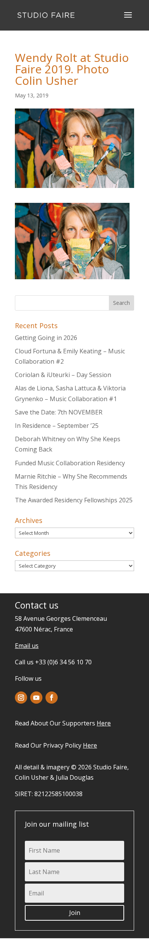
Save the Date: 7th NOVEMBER (58, 412)
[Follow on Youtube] (36, 697)
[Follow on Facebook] (51, 697)
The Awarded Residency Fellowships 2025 (74, 500)
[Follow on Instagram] (21, 697)
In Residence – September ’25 (57, 425)
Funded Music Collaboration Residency (70, 463)
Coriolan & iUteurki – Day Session (63, 375)
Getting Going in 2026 (46, 338)
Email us (27, 645)
